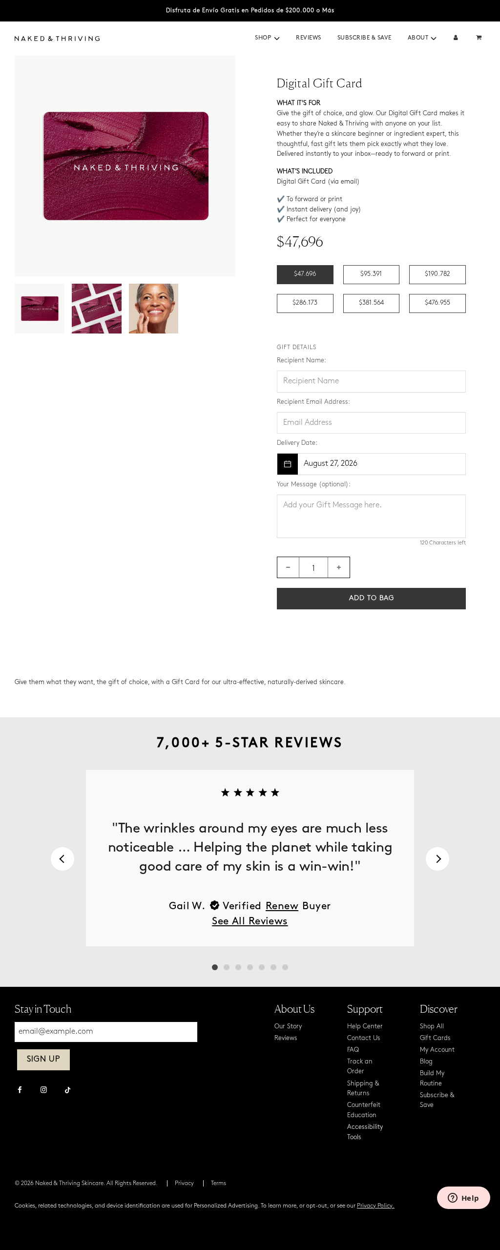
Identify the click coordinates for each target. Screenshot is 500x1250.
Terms (218, 1184)
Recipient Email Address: (313, 402)
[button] (276, 38)
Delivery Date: (297, 443)
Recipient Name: (301, 360)
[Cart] (480, 38)
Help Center (365, 1026)
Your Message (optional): (314, 484)
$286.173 (304, 303)
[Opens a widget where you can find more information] (463, 1199)
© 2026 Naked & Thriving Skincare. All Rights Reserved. (86, 1184)
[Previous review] (62, 859)
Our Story (288, 1026)
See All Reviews (250, 922)
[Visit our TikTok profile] (68, 1089)
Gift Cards (435, 1038)
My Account (437, 1050)
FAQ (353, 1050)
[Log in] (455, 38)
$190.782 (437, 274)
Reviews (308, 38)
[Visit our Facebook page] (20, 1091)
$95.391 (371, 274)
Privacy (184, 1184)
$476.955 (437, 303)
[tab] (215, 967)
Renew (282, 906)
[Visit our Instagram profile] (44, 1091)
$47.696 (305, 274)
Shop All (432, 1026)
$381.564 (371, 303)
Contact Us (363, 1038)
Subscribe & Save (364, 38)
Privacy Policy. (376, 1206)
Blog (426, 1062)
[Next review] (437, 859)
